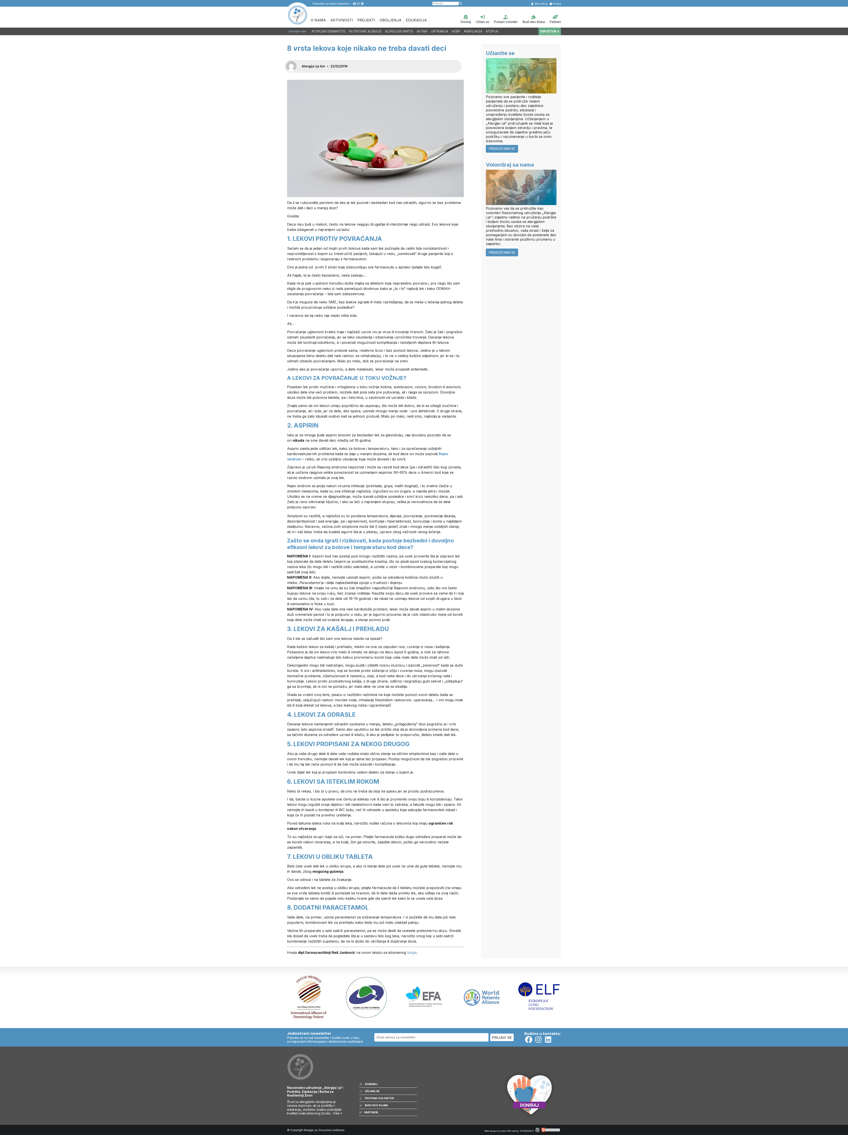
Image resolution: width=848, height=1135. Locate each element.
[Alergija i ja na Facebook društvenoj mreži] (354, 3)
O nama (318, 20)
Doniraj (466, 22)
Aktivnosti (341, 20)
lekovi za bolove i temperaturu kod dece (359, 547)
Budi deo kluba (534, 22)
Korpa (557, 3)
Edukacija (416, 20)
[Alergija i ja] (298, 22)
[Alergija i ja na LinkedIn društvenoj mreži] (362, 3)
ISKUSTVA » (549, 31)
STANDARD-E (527, 1131)
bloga (411, 952)
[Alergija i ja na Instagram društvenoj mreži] (358, 3)
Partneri (555, 22)
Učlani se (482, 22)
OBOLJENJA (390, 20)
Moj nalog (540, 3)
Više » (337, 1113)
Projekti (366, 20)
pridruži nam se (502, 148)
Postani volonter (506, 22)
